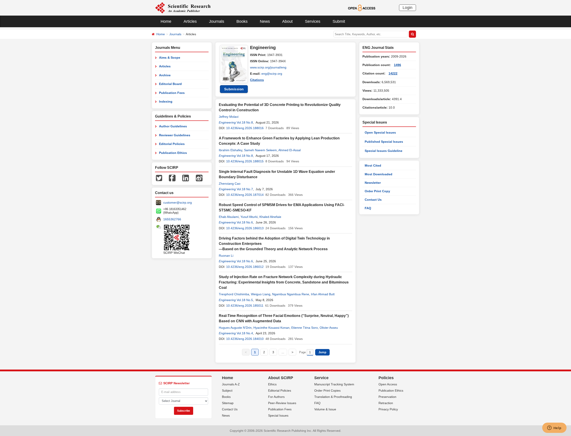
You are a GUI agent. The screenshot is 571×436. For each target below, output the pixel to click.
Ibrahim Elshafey (230, 150)
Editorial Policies (172, 144)
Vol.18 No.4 (245, 333)
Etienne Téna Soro (304, 327)
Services (312, 21)
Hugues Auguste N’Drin (235, 327)
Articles (190, 21)
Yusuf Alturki (249, 217)
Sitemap (228, 403)
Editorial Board (170, 84)
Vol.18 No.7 (245, 189)
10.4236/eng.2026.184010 (245, 339)
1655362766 (172, 219)
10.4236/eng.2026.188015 (245, 161)
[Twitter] (159, 178)
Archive (165, 75)
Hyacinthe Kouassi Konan (271, 327)
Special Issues (278, 415)
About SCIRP (280, 378)
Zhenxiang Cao (229, 183)
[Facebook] (172, 178)
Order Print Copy (377, 191)
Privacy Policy (388, 409)
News (265, 21)
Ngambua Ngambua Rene (290, 294)
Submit (339, 21)
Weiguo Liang (260, 294)
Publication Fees (172, 93)
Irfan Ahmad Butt (323, 294)
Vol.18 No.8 (245, 122)
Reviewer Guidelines (174, 135)
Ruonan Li (226, 255)
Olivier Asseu (329, 327)
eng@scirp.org (271, 73)
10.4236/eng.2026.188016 (245, 128)
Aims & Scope (169, 57)
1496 (397, 65)
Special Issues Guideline (383, 151)
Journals (216, 21)
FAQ (368, 208)
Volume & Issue (325, 409)
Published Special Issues (384, 141)
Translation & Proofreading (333, 397)
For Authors (276, 397)
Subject (227, 390)
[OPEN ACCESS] (362, 7)
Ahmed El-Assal (289, 150)
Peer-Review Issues (282, 403)
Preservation (387, 397)
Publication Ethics (173, 153)
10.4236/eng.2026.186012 (245, 267)
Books (242, 21)
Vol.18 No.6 (245, 222)
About (287, 21)
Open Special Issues (380, 132)
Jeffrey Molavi (228, 116)
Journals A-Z (231, 384)
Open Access (388, 384)
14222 (393, 73)
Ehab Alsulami (229, 217)
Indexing (165, 101)
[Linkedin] (185, 178)
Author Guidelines (173, 126)
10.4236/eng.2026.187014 (245, 194)
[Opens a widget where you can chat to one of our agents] (554, 428)
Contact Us (373, 199)
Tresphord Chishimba (234, 294)
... (282, 352)
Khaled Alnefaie (270, 217)
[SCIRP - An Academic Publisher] (183, 7)
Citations (257, 80)
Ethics (272, 384)
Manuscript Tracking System (334, 384)
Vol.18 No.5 (245, 300)
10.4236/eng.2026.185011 (244, 305)
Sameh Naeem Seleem (260, 150)
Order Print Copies (327, 390)
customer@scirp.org (177, 202)
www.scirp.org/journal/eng (268, 67)
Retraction (386, 403)
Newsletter (373, 182)
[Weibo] (199, 178)
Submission (234, 89)
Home (166, 21)
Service (321, 378)
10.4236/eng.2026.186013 (245, 228)
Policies (386, 378)
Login (407, 7)
